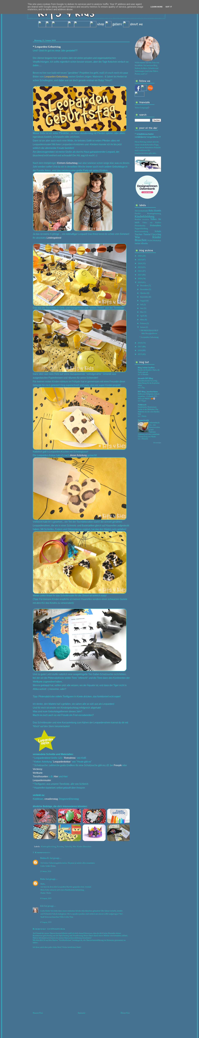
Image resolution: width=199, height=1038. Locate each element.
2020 (140, 278)
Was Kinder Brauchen (82, 847)
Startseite (81, 1013)
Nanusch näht (143, 420)
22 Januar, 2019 (45, 871)
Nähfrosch (142, 405)
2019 (140, 282)
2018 (140, 343)
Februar (143, 323)
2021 (140, 275)
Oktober (143, 293)
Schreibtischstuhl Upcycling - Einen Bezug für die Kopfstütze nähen (149, 383)
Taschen (138, 234)
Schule (158, 231)
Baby (151, 210)
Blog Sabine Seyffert (146, 367)
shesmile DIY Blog (145, 378)
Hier (65, 776)
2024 (140, 263)
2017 (140, 347)
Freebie (138, 213)
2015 (140, 354)
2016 (140, 350)
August (143, 301)
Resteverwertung (141, 231)
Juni (141, 308)
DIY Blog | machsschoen (148, 391)
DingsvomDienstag (69, 799)
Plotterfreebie (140, 225)
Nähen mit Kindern (151, 223)
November (144, 289)
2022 (140, 271)
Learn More (156, 7)
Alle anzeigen (157, 442)
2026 (140, 256)
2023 (140, 267)
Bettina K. (44, 858)
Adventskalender (141, 211)
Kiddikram (38, 799)
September (144, 297)
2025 (140, 260)
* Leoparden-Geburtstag (47, 46)
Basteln (157, 210)
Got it (168, 7)
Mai (141, 312)
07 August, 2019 (45, 922)
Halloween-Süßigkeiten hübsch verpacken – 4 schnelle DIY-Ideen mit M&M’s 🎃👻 (148, 396)
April (142, 316)
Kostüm (60, 847)
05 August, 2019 (45, 898)
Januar (142, 327)
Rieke (42, 879)
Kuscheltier (145, 219)
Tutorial (68, 847)
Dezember (144, 285)
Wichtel (150, 240)
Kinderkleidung (144, 216)
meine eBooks (141, 243)
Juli (141, 304)
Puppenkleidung (141, 228)
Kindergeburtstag (48, 847)
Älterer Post (125, 1013)
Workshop (157, 240)
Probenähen (155, 225)
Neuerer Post (38, 1013)
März (142, 319)
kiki (42, 906)
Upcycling (156, 234)
